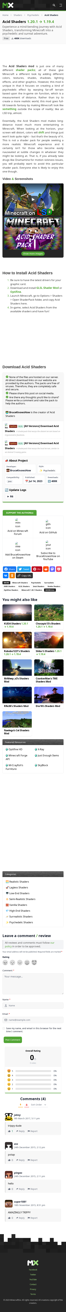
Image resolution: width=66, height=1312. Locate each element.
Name (6, 999)
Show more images (33, 253)
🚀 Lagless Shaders (17, 887)
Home (5, 15)
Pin (39, 569)
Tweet (26, 569)
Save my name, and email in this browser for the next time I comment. (33, 1030)
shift (41, 132)
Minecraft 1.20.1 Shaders (31, 590)
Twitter (33, 1274)
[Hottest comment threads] (26, 1104)
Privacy (33, 1289)
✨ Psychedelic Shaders (19, 922)
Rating (5, 957)
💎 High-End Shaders (18, 910)
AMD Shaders (9, 586)
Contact (33, 1284)
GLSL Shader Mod (47, 288)
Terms (33, 1294)
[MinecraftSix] (8, 5)
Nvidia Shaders (54, 586)
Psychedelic (33, 15)
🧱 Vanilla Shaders (16, 905)
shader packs (25, 70)
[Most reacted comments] (20, 1104)
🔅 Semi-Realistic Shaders (20, 899)
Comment (8, 970)
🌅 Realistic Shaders (17, 881)
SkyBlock (43, 765)
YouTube (33, 1279)
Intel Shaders (38, 586)
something (9, 109)
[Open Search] (54, 5)
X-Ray (41, 749)
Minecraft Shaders (20, 582)
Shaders (18, 15)
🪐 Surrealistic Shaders (19, 916)
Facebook (33, 1270)
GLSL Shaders (24, 586)
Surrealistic (49, 582)
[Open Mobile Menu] (61, 5)
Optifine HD (15, 749)
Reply (22, 1131)
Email (6, 1013)
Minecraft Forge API (16, 757)
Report (34, 1131)
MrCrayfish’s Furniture (14, 767)
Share (12, 569)
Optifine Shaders (11, 590)
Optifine (15, 292)
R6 (11, 496)
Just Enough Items (48, 755)
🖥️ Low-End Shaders (17, 893)
